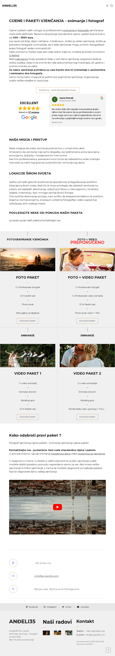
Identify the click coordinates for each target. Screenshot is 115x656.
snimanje (69, 30)
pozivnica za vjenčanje (91, 453)
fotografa (83, 30)
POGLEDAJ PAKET (87, 321)
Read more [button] (57, 122)
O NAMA (14, 55)
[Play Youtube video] (57, 507)
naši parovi (21, 59)
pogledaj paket (28, 321)
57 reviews (33, 112)
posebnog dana (61, 453)
